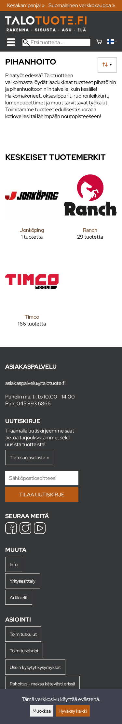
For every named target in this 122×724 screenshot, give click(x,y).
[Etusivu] (46, 29)
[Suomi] (112, 42)
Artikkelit (19, 597)
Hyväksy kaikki (73, 711)
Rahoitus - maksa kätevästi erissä (42, 684)
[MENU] (11, 42)
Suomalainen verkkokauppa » (81, 5)
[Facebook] (11, 529)
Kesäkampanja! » (26, 5)
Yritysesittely (22, 581)
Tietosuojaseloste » (29, 457)
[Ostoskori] (99, 42)
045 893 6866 (34, 403)
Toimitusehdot (24, 650)
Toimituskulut (23, 634)
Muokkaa (42, 711)
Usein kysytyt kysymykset (35, 667)
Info (14, 564)
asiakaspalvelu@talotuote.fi (35, 383)
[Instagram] (25, 529)
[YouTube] (40, 529)
